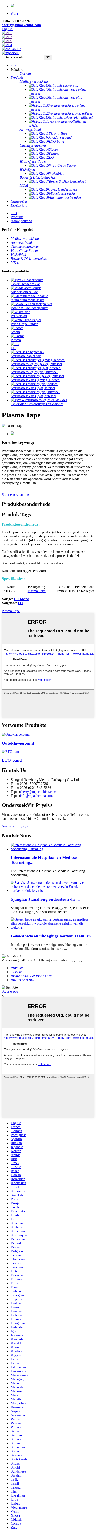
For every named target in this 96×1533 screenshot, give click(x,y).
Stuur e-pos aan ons (15, 494)
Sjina (14, 13)
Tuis (14, 213)
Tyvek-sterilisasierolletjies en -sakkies (37, 404)
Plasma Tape (37, 591)
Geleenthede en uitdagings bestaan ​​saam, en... (52, 936)
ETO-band (21, 599)
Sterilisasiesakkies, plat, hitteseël (33, 396)
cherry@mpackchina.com (21, 25)
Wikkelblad (19, 316)
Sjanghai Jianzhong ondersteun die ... (45, 899)
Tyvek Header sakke (25, 284)
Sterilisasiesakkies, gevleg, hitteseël (35, 380)
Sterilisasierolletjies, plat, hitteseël (34, 372)
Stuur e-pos (10, 991)
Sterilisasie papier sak (26, 356)
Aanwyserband (21, 221)
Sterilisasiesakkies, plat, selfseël (33, 388)
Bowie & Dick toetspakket (29, 308)
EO (13, 348)
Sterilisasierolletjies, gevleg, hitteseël (36, 364)
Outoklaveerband (18, 743)
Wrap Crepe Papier (24, 324)
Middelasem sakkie (24, 292)
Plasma (16, 340)
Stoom (15, 332)
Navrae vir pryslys (15, 826)
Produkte (17, 217)
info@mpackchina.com (36, 796)
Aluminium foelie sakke (27, 300)
